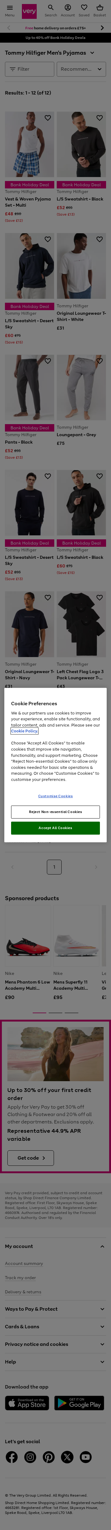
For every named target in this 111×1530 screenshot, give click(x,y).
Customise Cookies (55, 796)
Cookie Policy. (24, 731)
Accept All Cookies (55, 827)
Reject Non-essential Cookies (55, 811)
